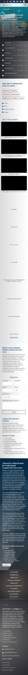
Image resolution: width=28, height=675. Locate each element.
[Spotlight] (20, 1)
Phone (16, 387)
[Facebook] (17, 1)
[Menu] (25, 5)
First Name (5, 380)
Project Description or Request (10, 400)
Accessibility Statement (8, 667)
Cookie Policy (6, 665)
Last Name (18, 380)
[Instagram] (7, 1)
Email (4, 387)
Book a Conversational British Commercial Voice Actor (12, 350)
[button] (7, 5)
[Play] (3, 45)
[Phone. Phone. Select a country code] (17, 390)
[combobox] (14, 397)
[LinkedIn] (11, 1)
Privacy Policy (6, 662)
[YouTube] (14, 1)
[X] (4, 1)
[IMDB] (24, 1)
